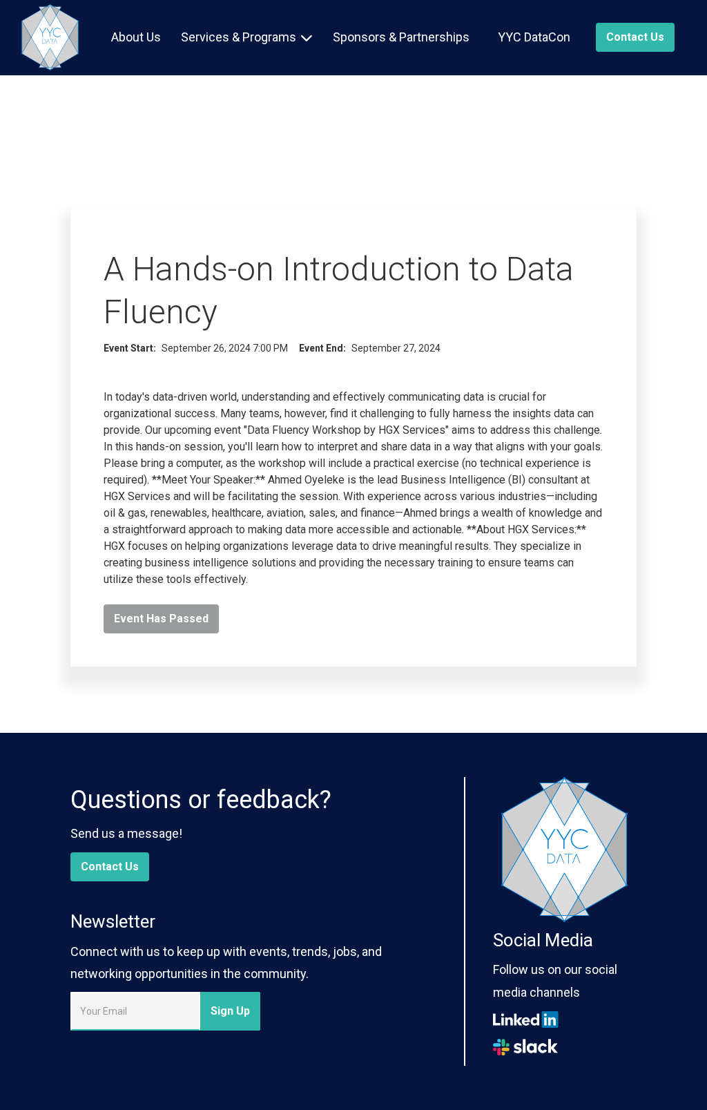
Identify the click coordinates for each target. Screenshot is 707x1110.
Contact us (635, 37)
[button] (247, 37)
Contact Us (110, 866)
